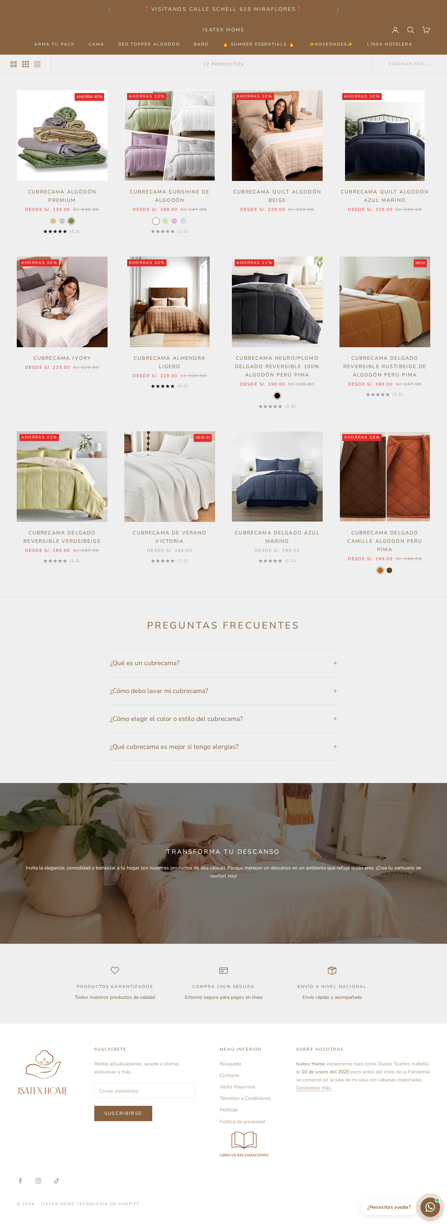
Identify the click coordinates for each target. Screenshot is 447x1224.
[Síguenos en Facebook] (20, 1180)
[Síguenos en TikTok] (56, 1180)
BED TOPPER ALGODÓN (149, 44)
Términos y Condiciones (245, 1098)
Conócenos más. (314, 1088)
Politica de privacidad (242, 1121)
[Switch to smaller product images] (25, 64)
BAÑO (201, 44)
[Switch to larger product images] (13, 64)
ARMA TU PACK (54, 44)
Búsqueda (230, 1063)
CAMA (96, 44)
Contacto (229, 1075)
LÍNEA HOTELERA (389, 44)
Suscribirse (123, 1113)
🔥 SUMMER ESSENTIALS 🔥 (258, 44)
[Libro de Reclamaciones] (245, 1145)
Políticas (229, 1110)
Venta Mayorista (237, 1087)
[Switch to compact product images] (37, 64)
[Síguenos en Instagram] (38, 1180)
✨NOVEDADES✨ (331, 44)
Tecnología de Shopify (108, 1204)
